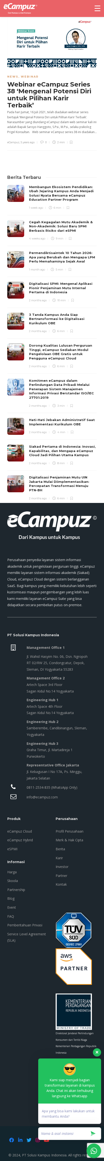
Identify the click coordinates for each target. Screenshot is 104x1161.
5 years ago (28, 142)
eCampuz (13, 142)
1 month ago (37, 269)
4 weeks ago (37, 238)
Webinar (29, 76)
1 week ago (36, 207)
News (12, 76)
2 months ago (38, 300)
